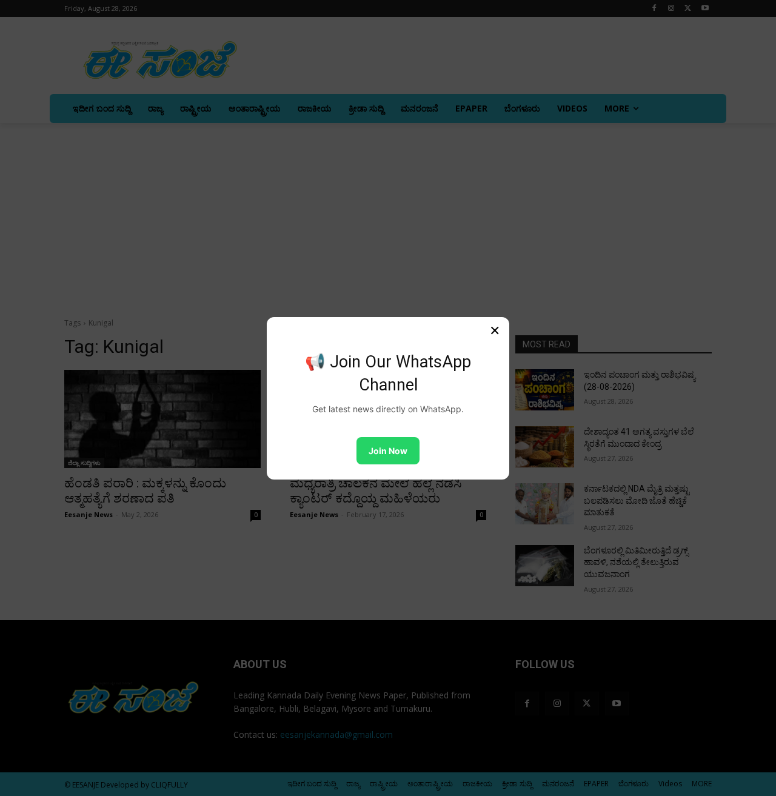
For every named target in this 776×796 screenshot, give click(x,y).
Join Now (388, 451)
